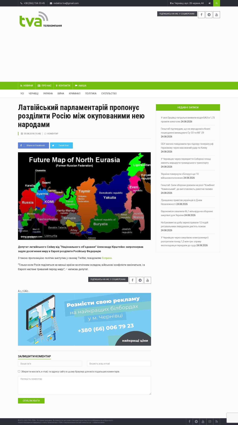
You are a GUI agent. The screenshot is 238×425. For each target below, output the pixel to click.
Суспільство (109, 93)
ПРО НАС (46, 85)
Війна (61, 93)
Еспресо (107, 258)
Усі (22, 93)
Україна (48, 93)
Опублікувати (31, 400)
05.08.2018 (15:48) (32, 133)
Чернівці (33, 93)
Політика (90, 93)
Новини (28, 85)
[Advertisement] (119, 54)
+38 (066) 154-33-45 (33, 3)
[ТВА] (60, 19)
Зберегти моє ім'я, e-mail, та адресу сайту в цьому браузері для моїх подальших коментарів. (70, 371)
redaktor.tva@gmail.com (66, 3)
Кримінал (74, 93)
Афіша (82, 85)
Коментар (52, 133)
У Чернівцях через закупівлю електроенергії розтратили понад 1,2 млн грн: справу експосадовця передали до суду (185, 241)
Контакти (64, 85)
